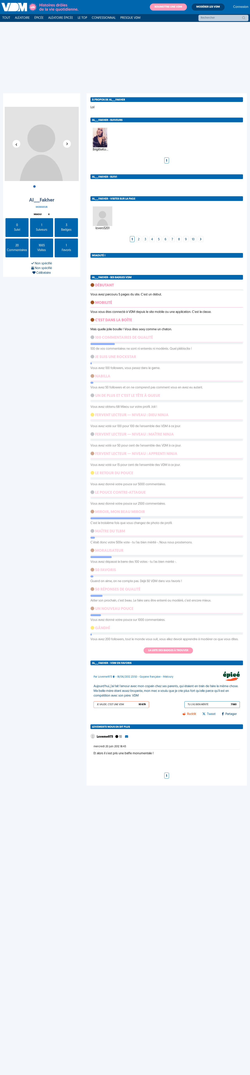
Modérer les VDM (208, 6)
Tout (6, 18)
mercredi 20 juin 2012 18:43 (110, 746)
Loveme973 (105, 736)
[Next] (200, 239)
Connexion (240, 7)
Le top (82, 18)
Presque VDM (130, 18)
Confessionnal (104, 18)
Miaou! (38, 214)
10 (193, 239)
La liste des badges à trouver (168, 650)
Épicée (39, 18)
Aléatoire (22, 18)
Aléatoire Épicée (60, 18)
